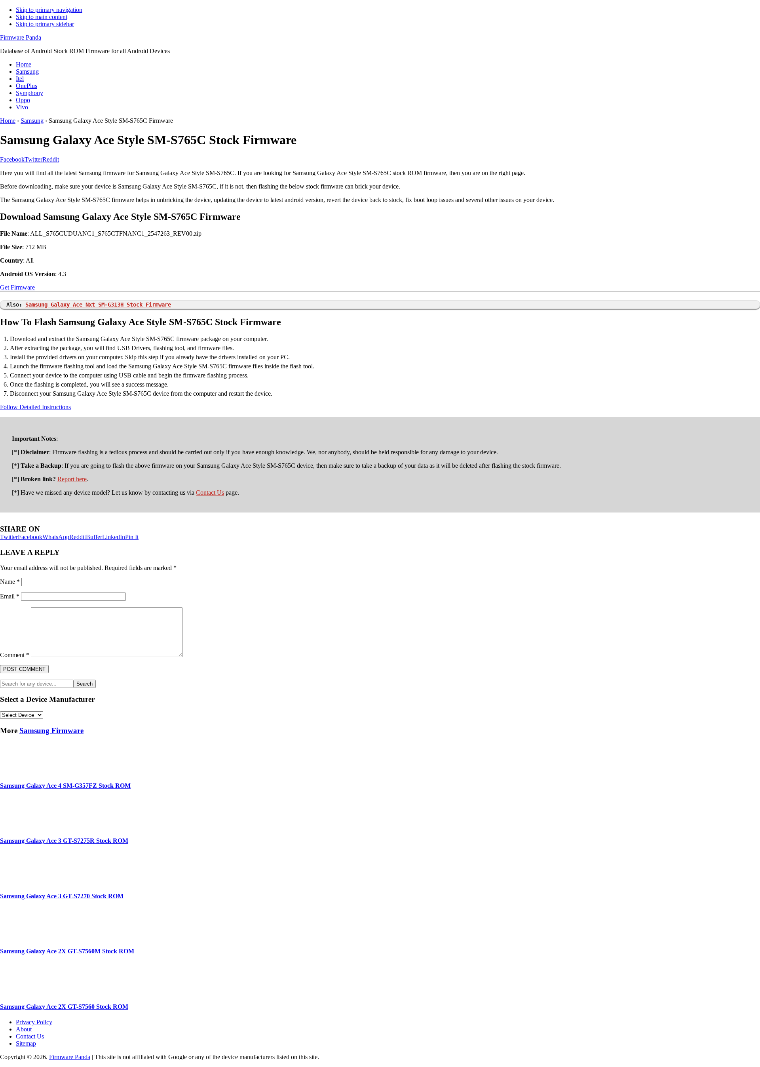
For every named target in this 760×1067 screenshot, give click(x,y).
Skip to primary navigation (49, 9)
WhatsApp (55, 537)
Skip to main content (41, 16)
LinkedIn (113, 537)
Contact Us (210, 492)
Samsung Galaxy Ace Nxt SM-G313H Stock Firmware (98, 304)
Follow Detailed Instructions (35, 407)
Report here (72, 479)
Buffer (94, 537)
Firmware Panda (20, 37)
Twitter (9, 537)
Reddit (77, 537)
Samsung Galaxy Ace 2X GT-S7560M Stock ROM (67, 951)
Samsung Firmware (51, 730)
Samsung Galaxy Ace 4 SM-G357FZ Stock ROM (65, 785)
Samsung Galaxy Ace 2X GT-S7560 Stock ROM (64, 1006)
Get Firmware (17, 287)
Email (9, 596)
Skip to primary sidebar (45, 24)
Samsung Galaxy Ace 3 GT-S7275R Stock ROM (64, 840)
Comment (14, 655)
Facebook (30, 537)
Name (10, 581)
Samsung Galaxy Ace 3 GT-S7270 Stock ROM (62, 896)
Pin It (132, 537)
